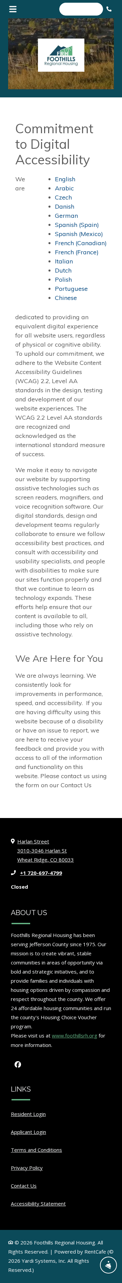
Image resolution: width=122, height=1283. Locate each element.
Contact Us (24, 1185)
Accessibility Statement (38, 1203)
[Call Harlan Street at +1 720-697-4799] (110, 9)
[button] (81, 9)
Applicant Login (28, 1131)
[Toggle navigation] (12, 9)
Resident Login (28, 1113)
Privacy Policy (27, 1167)
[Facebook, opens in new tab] (17, 1064)
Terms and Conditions (36, 1149)
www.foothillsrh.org (74, 1035)
